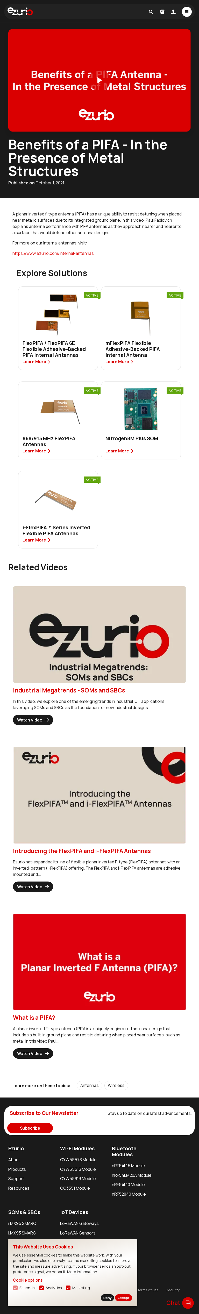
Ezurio (16, 1148)
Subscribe (30, 1128)
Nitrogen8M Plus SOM (131, 438)
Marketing (81, 1287)
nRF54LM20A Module (132, 1175)
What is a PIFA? (34, 1018)
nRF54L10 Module (128, 1184)
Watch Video (29, 720)
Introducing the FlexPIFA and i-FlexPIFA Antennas (82, 851)
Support (16, 1178)
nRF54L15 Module (128, 1165)
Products (17, 1169)
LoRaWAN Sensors (78, 1233)
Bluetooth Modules (124, 1151)
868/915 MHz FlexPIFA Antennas (49, 441)
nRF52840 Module (129, 1194)
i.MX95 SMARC (22, 1223)
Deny (107, 1297)
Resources (19, 1188)
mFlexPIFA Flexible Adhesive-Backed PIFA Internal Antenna (132, 349)
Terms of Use (148, 1290)
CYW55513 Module (78, 1169)
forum (187, 1303)
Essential (27, 1287)
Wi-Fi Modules (77, 1148)
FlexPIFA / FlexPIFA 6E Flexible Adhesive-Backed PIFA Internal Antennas (54, 349)
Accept (123, 1297)
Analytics (54, 1287)
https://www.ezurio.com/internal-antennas (53, 253)
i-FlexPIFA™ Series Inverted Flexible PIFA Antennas (56, 530)
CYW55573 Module (78, 1160)
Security (173, 1290)
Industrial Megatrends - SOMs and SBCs (69, 690)
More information (82, 1271)
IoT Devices (74, 1212)
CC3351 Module (75, 1188)
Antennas (89, 1085)
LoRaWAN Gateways (79, 1223)
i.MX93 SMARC (22, 1233)
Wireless (116, 1085)
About (14, 1160)
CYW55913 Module (78, 1178)
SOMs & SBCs (24, 1212)
